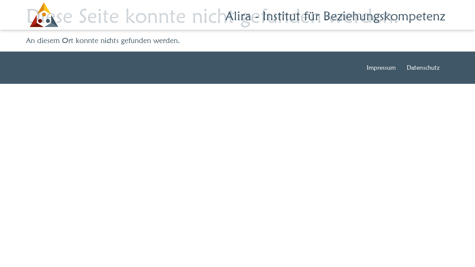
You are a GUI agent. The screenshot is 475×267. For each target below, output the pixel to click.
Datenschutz (423, 67)
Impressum (381, 67)
